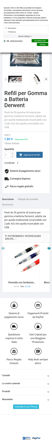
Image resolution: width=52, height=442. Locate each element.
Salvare (42, 44)
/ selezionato (13, 41)
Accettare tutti (39, 41)
